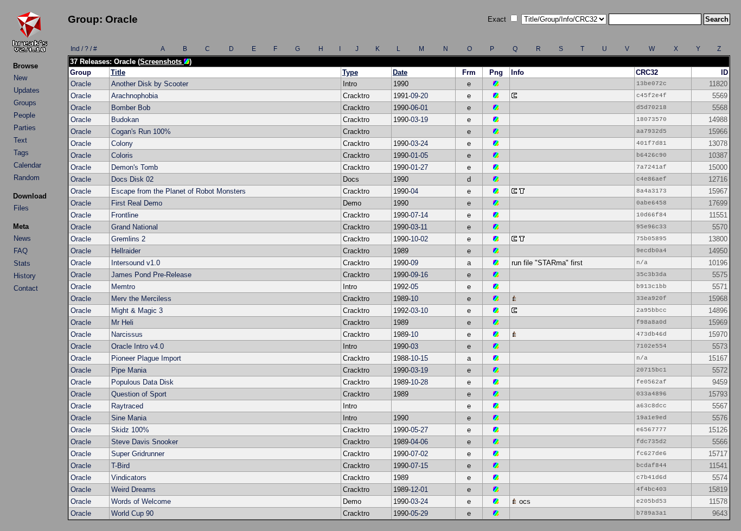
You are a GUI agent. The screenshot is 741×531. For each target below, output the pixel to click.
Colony (122, 143)
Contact (26, 288)
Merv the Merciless (141, 299)
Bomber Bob (130, 108)
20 (424, 96)
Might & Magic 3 (137, 310)
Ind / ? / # (84, 49)
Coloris (122, 155)
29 (424, 513)
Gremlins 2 (128, 239)
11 (423, 227)
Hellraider (125, 251)
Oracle (81, 84)
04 (414, 191)
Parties (25, 128)
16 (424, 275)
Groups (25, 103)
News (22, 238)
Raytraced (127, 406)
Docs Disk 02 (132, 179)
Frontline (124, 215)
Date (400, 72)
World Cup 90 (132, 513)
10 (414, 239)
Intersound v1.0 (135, 263)
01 (424, 108)
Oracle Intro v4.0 (137, 346)
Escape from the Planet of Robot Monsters (178, 191)
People (24, 115)
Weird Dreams (133, 489)
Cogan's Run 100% (141, 131)
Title (118, 72)
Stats (22, 263)
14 (424, 215)
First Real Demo (136, 203)
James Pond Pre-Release (151, 275)
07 (414, 215)
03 (414, 120)
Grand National (134, 227)
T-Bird (120, 466)
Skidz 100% (130, 430)
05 (424, 155)
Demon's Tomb (134, 167)
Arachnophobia (134, 96)
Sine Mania (128, 418)
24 (424, 143)
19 (424, 120)
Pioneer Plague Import (146, 358)
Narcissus (127, 334)
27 (424, 167)
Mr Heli (122, 322)
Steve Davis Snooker (144, 442)
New (20, 78)
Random (27, 178)
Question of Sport (139, 394)
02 (424, 239)
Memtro (123, 287)
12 (414, 489)
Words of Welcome (141, 501)
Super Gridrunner (137, 454)
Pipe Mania (128, 370)
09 (414, 96)
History (25, 276)
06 (414, 108)
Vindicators (128, 478)
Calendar (27, 165)
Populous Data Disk (142, 382)
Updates (27, 90)
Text (20, 140)
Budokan (125, 120)
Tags (21, 153)
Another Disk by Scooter (149, 84)
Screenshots (162, 61)
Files (21, 208)
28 (424, 382)
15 (424, 358)
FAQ (21, 251)
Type (350, 72)
